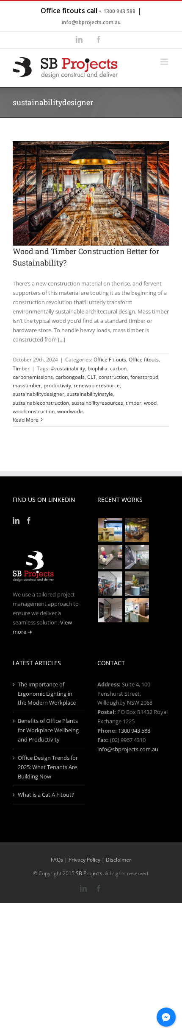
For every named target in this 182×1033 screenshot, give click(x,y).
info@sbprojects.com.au (91, 22)
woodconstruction (34, 411)
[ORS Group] (110, 556)
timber (133, 402)
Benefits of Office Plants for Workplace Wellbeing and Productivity (48, 730)
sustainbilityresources (97, 402)
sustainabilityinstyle (90, 394)
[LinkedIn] (16, 520)
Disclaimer (118, 859)
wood (150, 402)
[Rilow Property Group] (136, 610)
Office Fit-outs (110, 359)
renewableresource (97, 385)
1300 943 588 (119, 11)
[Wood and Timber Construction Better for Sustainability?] (91, 193)
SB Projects (89, 873)
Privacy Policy (84, 859)
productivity (57, 385)
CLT (91, 377)
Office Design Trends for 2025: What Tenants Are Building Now (48, 767)
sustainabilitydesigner (38, 394)
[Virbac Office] (136, 556)
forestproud (144, 377)
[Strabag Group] (136, 583)
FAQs (57, 859)
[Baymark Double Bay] (110, 610)
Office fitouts (144, 359)
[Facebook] (28, 520)
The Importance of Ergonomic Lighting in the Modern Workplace (47, 693)
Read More (26, 419)
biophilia (98, 368)
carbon (118, 368)
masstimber (27, 385)
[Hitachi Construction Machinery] (110, 583)
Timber (21, 368)
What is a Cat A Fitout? (46, 794)
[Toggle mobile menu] (164, 61)
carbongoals (70, 377)
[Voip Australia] (136, 530)
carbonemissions (33, 377)
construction (113, 377)
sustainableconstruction (41, 402)
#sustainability (68, 368)
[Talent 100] (110, 530)
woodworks (70, 411)
